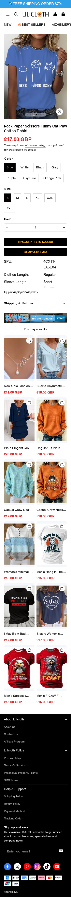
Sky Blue (29, 178)
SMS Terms (11, 780)
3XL (9, 208)
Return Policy (12, 803)
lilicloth (14, 892)
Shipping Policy (13, 796)
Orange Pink (52, 178)
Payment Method (14, 811)
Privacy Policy (12, 758)
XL (37, 198)
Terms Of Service (14, 765)
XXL (50, 198)
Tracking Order (13, 818)
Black (40, 167)
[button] (8, 14)
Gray (54, 167)
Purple (11, 178)
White (25, 167)
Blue (10, 167)
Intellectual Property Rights (21, 772)
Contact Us (11, 734)
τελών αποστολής (35, 145)
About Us (9, 726)
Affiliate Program (14, 741)
